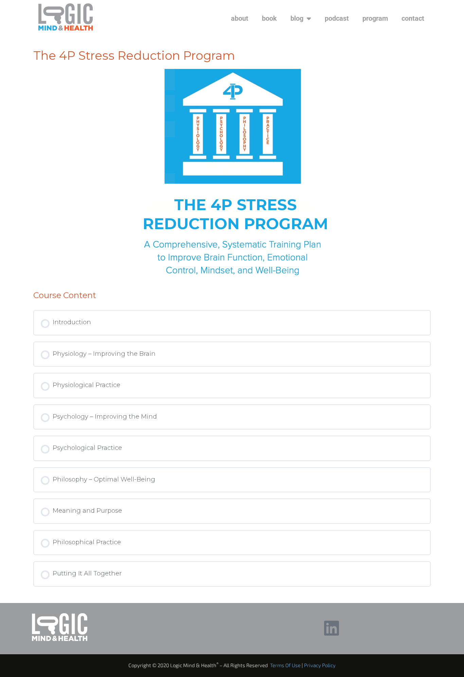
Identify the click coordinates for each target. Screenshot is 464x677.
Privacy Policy (320, 665)
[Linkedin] (331, 628)
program (375, 18)
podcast (337, 18)
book (269, 18)
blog (296, 18)
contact (412, 18)
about (239, 18)
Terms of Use (285, 665)
